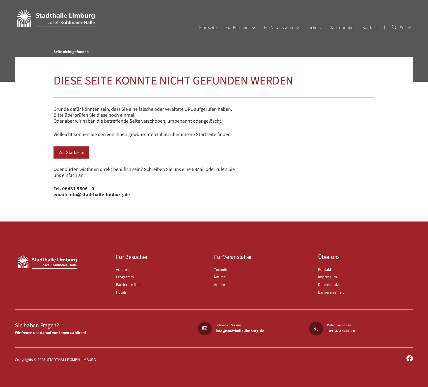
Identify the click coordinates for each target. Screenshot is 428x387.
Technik (220, 269)
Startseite (208, 28)
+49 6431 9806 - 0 (341, 331)
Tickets (314, 28)
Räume (220, 277)
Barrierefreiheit (129, 284)
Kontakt (369, 28)
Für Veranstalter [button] (279, 28)
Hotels (121, 292)
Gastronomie (341, 28)
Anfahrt (122, 269)
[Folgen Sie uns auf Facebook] (409, 359)
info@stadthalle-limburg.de (240, 331)
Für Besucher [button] (238, 28)
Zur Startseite (71, 152)
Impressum (327, 277)
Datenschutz (328, 284)
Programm (125, 277)
